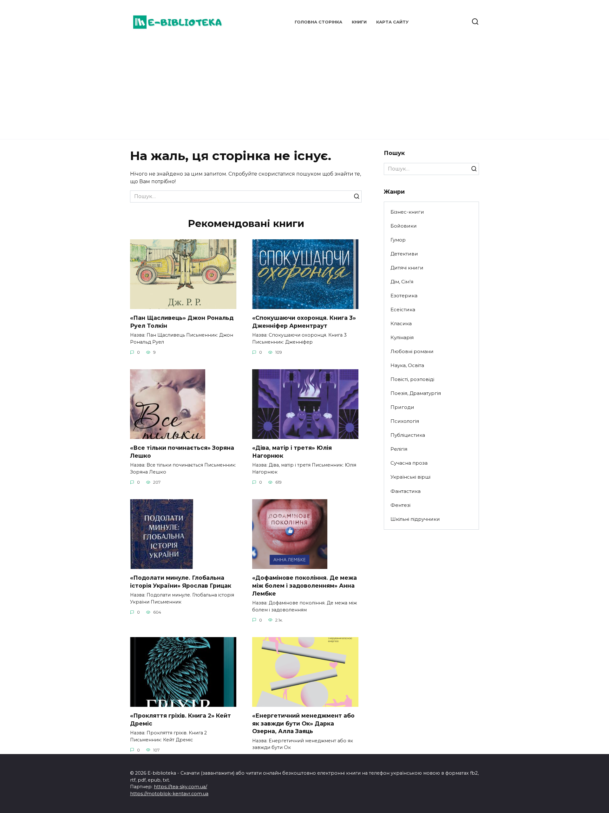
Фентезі (400, 505)
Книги (359, 22)
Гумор (398, 240)
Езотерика (403, 296)
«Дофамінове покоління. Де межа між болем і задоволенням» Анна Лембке (304, 585)
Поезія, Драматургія (415, 393)
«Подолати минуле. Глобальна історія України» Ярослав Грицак (180, 581)
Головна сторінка (318, 22)
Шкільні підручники (415, 519)
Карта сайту (392, 22)
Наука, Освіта (407, 365)
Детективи (404, 254)
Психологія (404, 421)
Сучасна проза (409, 463)
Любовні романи (412, 351)
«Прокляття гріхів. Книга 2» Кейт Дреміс (180, 719)
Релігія (398, 449)
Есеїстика (402, 309)
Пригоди (402, 407)
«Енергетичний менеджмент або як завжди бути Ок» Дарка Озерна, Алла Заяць (303, 723)
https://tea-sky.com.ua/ (180, 787)
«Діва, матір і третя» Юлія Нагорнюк (292, 451)
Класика (401, 323)
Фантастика (405, 491)
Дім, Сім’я (401, 282)
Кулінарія (402, 337)
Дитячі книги (406, 268)
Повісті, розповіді (412, 379)
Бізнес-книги (407, 212)
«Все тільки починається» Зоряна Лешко (182, 451)
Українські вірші (410, 477)
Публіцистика (407, 435)
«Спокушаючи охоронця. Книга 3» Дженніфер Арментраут (304, 321)
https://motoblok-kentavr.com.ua (169, 794)
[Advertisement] (304, 85)
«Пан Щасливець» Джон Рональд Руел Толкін (181, 321)
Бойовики (403, 226)
